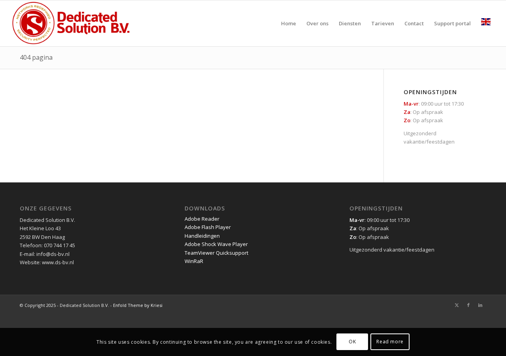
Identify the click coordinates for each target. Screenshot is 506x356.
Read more (389, 342)
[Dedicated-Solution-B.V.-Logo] (71, 23)
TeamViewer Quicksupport (216, 252)
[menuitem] (288, 23)
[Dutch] (486, 23)
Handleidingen (202, 235)
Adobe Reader (202, 218)
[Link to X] (457, 305)
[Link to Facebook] (468, 305)
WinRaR (194, 261)
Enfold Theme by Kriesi (137, 305)
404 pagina (36, 57)
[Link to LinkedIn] (480, 305)
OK (352, 342)
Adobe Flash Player (208, 227)
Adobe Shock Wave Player (216, 244)
